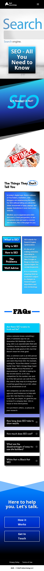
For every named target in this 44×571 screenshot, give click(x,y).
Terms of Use (27, 562)
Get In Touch (22, 536)
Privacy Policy (14, 562)
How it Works (22, 522)
